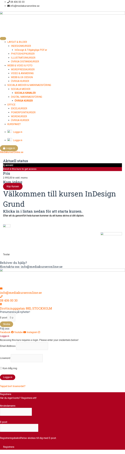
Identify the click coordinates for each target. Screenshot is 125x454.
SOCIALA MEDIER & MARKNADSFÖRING (29, 85)
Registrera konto (9, 401)
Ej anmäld (8, 165)
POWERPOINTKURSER (23, 112)
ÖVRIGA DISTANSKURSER (25, 61)
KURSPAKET (14, 124)
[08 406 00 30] (1, 296)
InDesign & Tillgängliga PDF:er (31, 49)
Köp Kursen (13, 186)
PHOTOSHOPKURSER (23, 53)
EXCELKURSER (19, 108)
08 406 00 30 (9, 300)
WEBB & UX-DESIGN (22, 77)
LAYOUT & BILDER (17, 42)
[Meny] (3, 38)
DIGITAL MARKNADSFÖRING (26, 96)
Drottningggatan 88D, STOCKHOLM (26, 308)
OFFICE (11, 104)
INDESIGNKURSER (21, 45)
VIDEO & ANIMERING (22, 73)
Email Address (8, 346)
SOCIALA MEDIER (20, 89)
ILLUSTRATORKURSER (23, 57)
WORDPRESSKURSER (23, 69)
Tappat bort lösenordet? (12, 386)
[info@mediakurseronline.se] (1, 288)
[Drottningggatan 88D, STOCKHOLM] (1, 304)
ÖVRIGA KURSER (20, 81)
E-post (4, 317)
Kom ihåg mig (9, 368)
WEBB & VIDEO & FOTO (19, 65)
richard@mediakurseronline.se (81, 246)
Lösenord (5, 358)
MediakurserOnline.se (11, 152)
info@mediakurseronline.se (21, 293)
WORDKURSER (19, 116)
